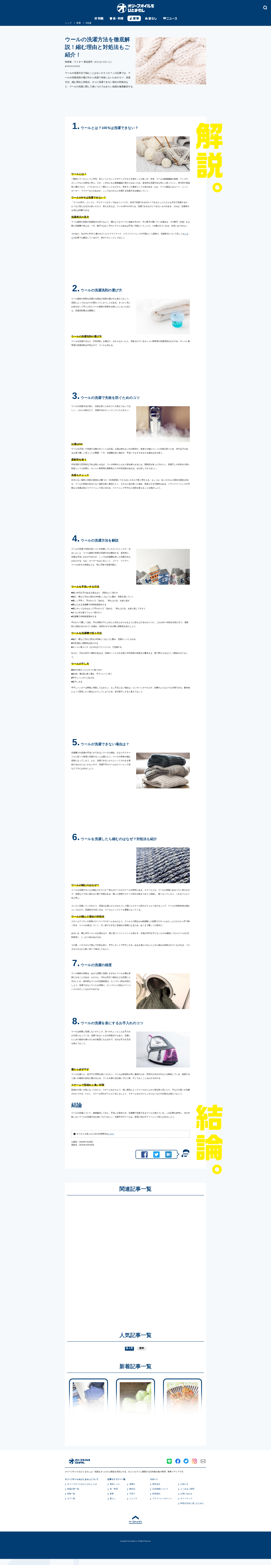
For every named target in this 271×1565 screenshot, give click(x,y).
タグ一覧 (71, 1498)
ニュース (133, 1498)
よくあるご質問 (187, 1489)
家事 (112, 1494)
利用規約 (156, 1494)
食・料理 (114, 1489)
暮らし (113, 1498)
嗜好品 (132, 1489)
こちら (111, 1134)
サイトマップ (186, 1498)
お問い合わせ (186, 1494)
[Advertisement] (108, 1260)
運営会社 (156, 1484)
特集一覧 (71, 1494)
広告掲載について (160, 1489)
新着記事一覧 (73, 1489)
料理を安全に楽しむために (192, 1503)
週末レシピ (115, 1484)
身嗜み (132, 1484)
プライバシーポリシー (162, 1498)
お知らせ (184, 1484)
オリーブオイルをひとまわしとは (82, 1484)
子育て (132, 1494)
